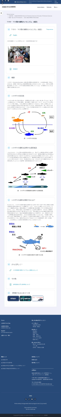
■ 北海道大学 (4, 359)
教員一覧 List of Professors (15, 17)
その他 (14, 279)
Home (2, 320)
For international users (6, 332)
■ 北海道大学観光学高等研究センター (10, 368)
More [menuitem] (55, 7)
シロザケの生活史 (18, 96)
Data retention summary (30, 407)
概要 (13, 78)
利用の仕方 (34, 359)
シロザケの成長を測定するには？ (24, 200)
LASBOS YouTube (5, 323)
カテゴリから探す (37, 337)
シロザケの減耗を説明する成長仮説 (24, 148)
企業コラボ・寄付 (5, 335)
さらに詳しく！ (17, 264)
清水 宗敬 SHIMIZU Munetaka (31, 17)
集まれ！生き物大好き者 (39, 344)
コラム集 (35, 345)
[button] (20, 2)
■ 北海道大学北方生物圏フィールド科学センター (13, 365)
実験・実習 (35, 334)
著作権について (35, 362)
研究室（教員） (37, 326)
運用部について (35, 356)
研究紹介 (35, 331)
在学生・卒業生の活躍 (38, 347)
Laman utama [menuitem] (40, 7)
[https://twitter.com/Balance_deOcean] (26, 399)
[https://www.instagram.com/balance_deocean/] (2, 3)
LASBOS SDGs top (5, 328)
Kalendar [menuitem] (49, 7)
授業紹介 (35, 333)
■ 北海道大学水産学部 (6, 362)
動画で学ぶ (35, 339)
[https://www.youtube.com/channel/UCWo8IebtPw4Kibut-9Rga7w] (32, 399)
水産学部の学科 (37, 325)
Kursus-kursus (10, 14)
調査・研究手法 (37, 336)
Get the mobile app (30, 409)
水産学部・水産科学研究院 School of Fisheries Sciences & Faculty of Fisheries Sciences (30, 16)
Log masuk (56, 1)
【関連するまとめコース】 (21, 293)
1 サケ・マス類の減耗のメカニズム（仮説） (27, 29)
